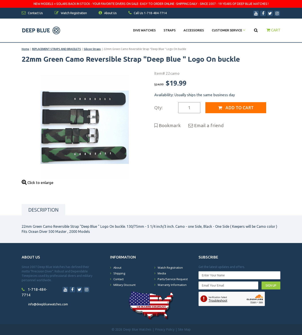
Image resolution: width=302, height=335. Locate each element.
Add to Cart (239, 108)
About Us (110, 13)
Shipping (119, 273)
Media (162, 273)
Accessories (193, 30)
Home (25, 49)
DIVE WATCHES (144, 30)
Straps (170, 30)
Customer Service (227, 30)
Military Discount (124, 285)
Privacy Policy (164, 329)
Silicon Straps (92, 49)
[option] (85, 127)
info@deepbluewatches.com (48, 304)
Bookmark (169, 125)
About (117, 268)
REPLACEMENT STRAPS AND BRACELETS (56, 49)
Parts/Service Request (173, 279)
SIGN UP (271, 285)
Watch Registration (170, 268)
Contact (118, 279)
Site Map (184, 329)
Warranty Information (172, 285)
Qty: (158, 108)
